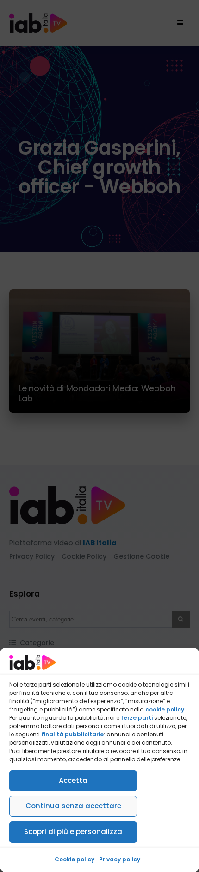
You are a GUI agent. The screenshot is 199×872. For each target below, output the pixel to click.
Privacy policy (119, 859)
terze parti (137, 718)
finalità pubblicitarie (72, 734)
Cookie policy (74, 859)
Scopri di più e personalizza (73, 831)
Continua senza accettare (73, 806)
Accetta (73, 780)
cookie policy (164, 709)
